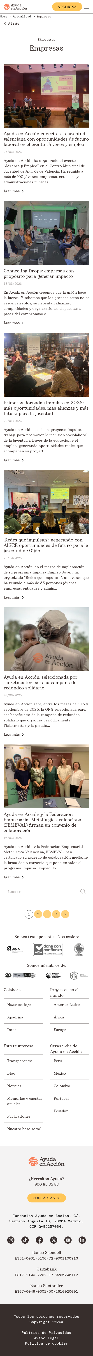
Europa (60, 1030)
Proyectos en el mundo (64, 992)
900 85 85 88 (47, 1184)
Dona (11, 1030)
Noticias (14, 1086)
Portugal (61, 1098)
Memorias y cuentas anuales (24, 1101)
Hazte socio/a (19, 1004)
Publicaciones (18, 1116)
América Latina (67, 1004)
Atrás (13, 23)
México (60, 1073)
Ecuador (61, 1111)
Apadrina (15, 1017)
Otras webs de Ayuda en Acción (66, 1048)
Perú (58, 1061)
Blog (11, 1073)
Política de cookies (46, 1343)
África (59, 1017)
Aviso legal (46, 1338)
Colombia (62, 1086)
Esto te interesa (18, 1046)
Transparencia (19, 1061)
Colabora (12, 990)
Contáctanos (46, 1198)
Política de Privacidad (46, 1333)
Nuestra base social (24, 1129)
